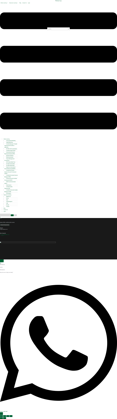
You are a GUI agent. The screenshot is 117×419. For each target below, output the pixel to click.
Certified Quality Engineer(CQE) (8, 187)
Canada (7, 206)
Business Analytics (9, 155)
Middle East (8, 196)
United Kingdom (9, 201)
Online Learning (4, 2)
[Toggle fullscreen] (4, 416)
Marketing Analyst (9, 157)
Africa (7, 198)
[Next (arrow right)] (4, 418)
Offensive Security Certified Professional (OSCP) (10, 179)
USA (7, 203)
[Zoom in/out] (1, 416)
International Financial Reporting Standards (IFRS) (9, 153)
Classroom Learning (13, 2)
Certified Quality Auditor (10, 150)
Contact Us (24, 2)
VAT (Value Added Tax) (10, 162)
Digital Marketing (9, 142)
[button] (58, 71)
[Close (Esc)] (11, 416)
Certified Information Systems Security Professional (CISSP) (10, 172)
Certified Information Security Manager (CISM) (11, 176)
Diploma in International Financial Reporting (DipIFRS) (9, 168)
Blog (20, 2)
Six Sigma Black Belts (10, 165)
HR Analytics (8, 193)
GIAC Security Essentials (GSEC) (10, 182)
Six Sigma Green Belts (10, 163)
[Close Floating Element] (2, 260)
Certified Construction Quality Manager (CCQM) (11, 191)
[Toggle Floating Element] (1, 413)
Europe (7, 204)
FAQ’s (1, 218)
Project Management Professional (9, 159)
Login (29, 2)
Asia (7, 199)
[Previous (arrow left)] (1, 418)
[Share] (7, 416)
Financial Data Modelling (11, 140)
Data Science (8, 185)
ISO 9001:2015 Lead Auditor (11, 148)
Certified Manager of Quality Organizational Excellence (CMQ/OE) (10, 145)
